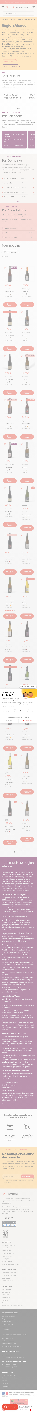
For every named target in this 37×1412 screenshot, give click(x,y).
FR (32, 1410)
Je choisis (9, 721)
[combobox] (31, 1410)
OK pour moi (27, 721)
